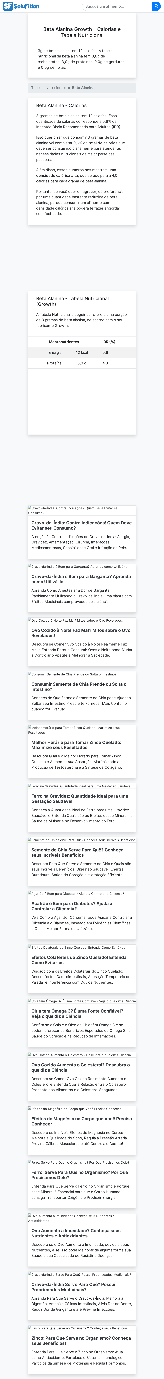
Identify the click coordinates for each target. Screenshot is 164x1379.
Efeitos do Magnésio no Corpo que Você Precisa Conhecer (81, 1121)
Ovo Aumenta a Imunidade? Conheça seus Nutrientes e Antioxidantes (76, 1233)
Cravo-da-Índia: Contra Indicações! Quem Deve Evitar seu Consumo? (81, 525)
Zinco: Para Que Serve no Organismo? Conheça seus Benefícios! (81, 1340)
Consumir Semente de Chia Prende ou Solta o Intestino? (78, 686)
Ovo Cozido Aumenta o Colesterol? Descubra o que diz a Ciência (80, 1067)
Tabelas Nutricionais (48, 87)
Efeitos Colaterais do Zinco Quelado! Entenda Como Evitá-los (79, 960)
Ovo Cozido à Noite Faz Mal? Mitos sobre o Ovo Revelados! (80, 633)
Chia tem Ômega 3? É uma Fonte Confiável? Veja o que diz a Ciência (77, 1013)
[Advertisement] (82, 258)
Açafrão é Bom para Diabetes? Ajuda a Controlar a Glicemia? (71, 906)
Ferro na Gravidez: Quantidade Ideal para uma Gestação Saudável (79, 798)
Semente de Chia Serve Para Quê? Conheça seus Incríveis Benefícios (77, 852)
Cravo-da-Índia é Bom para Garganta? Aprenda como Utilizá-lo (81, 579)
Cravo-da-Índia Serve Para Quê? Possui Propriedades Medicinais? (73, 1287)
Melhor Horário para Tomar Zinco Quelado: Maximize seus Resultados (76, 745)
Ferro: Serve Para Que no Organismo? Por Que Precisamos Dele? (79, 1175)
